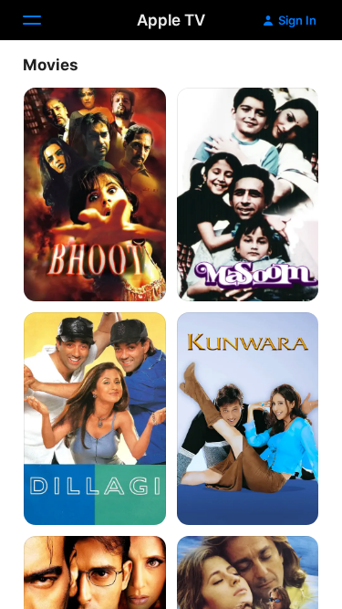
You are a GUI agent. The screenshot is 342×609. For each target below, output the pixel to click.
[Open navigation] (43, 20)
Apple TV (171, 20)
